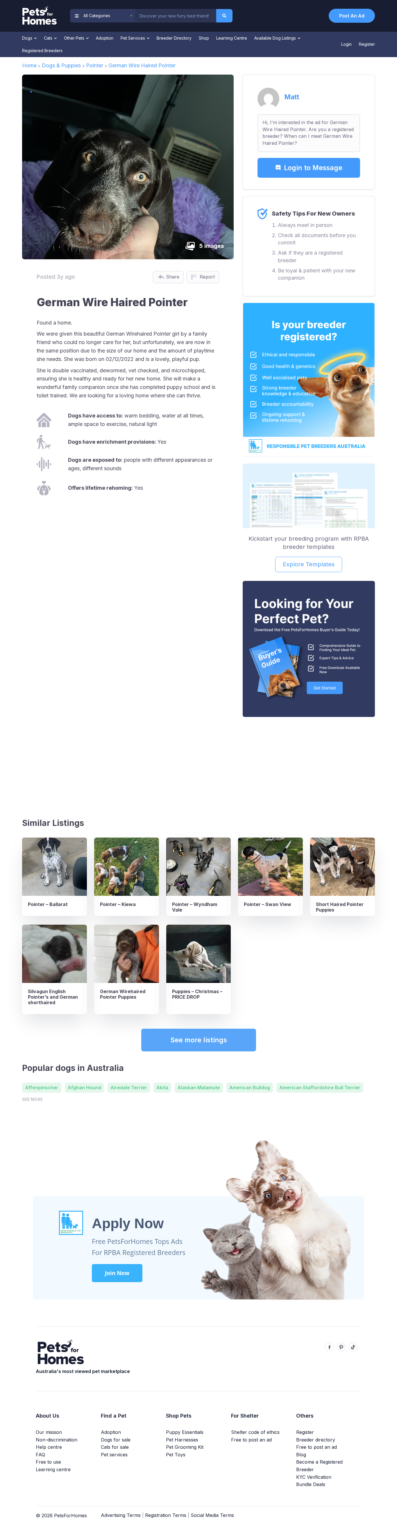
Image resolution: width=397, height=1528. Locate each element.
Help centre (49, 1447)
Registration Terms (165, 1515)
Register (367, 44)
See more (32, 1099)
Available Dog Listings (275, 38)
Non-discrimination (56, 1440)
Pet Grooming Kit (184, 1447)
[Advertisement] (309, 765)
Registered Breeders (42, 50)
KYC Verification (313, 1477)
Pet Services (133, 38)
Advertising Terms (121, 1515)
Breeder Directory (174, 38)
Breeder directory (315, 1440)
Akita (162, 1087)
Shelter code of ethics (255, 1432)
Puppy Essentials (184, 1432)
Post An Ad (351, 16)
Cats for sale (115, 1447)
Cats (48, 38)
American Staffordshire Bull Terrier (319, 1087)
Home (29, 65)
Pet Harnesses (182, 1440)
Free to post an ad (251, 1440)
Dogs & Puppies (61, 65)
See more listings (198, 1040)
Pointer (94, 65)
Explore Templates (309, 564)
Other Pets (74, 38)
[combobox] (175, 15)
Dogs (27, 38)
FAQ (40, 1454)
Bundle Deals (310, 1484)
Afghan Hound (84, 1087)
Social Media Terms (212, 1515)
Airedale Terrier (128, 1087)
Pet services (114, 1454)
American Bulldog (249, 1087)
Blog (301, 1454)
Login (346, 44)
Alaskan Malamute (199, 1087)
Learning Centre (231, 38)
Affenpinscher (41, 1087)
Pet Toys (175, 1454)
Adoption (104, 38)
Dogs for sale (115, 1440)
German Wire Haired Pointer (142, 65)
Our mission (49, 1432)
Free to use (48, 1462)
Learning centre (53, 1469)
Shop (204, 38)
